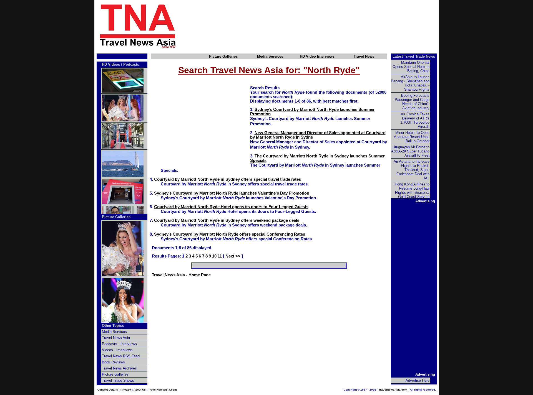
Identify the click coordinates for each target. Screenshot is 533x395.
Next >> (232, 256)
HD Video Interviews (317, 56)
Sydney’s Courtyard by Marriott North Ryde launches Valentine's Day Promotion (231, 193)
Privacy (125, 389)
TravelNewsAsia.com (162, 389)
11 (220, 256)
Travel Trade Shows (118, 380)
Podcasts (131, 64)
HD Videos (111, 64)
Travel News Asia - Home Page (181, 275)
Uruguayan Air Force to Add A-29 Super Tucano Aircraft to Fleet (410, 151)
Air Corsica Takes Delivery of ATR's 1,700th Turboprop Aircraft (414, 120)
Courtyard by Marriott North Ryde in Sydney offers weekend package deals (226, 220)
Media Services (270, 56)
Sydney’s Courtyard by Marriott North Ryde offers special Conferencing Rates (229, 234)
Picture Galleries (223, 56)
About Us (140, 389)
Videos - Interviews (117, 350)
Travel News (364, 56)
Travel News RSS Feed (121, 356)
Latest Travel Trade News (414, 56)
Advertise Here (417, 380)
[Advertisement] (317, 25)
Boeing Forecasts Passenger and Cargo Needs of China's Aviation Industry (412, 101)
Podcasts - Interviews (119, 344)
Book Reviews (113, 362)
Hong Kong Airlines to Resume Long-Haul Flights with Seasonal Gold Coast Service (412, 190)
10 (214, 256)
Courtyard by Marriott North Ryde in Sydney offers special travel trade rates (227, 179)
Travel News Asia (116, 338)
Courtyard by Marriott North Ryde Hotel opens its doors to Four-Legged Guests (231, 207)
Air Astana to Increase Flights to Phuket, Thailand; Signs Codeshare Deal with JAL (411, 169)
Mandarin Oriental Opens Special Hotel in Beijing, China (411, 66)
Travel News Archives (119, 368)
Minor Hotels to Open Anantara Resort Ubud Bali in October (411, 137)
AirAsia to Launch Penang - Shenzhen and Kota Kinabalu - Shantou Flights (410, 83)
